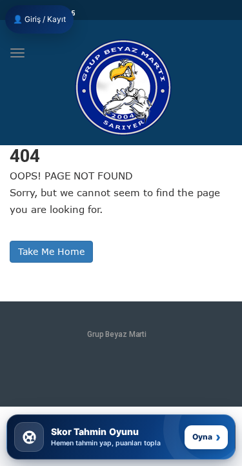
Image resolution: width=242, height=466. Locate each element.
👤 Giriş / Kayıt (39, 19)
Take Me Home (51, 251)
